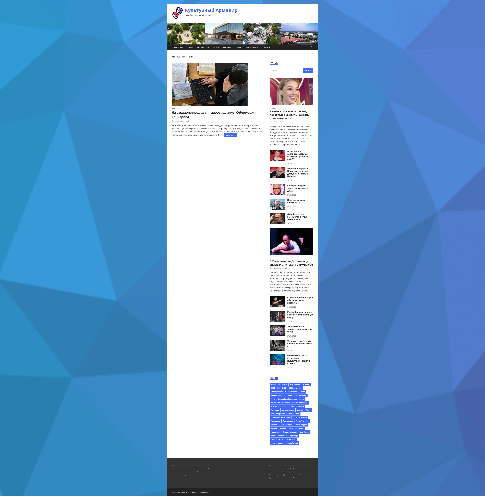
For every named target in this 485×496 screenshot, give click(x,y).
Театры (274, 428)
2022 (284, 388)
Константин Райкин (300, 403)
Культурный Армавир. (212, 10)
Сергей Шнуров (301, 425)
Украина (282, 428)
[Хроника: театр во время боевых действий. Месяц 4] (277, 350)
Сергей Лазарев (286, 425)
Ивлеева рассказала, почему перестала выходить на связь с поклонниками (289, 115)
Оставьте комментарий (180, 121)
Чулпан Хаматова (290, 432)
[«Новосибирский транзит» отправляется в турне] (277, 335)
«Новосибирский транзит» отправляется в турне (299, 329)
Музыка (227, 47)
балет (273, 436)
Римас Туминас (302, 421)
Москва (300, 410)
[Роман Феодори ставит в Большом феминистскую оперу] (277, 321)
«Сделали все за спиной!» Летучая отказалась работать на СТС (297, 155)
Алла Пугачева (277, 392)
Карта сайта (252, 47)
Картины (302, 395)
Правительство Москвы (280, 417)
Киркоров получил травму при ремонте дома (297, 188)
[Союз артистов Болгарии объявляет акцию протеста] (277, 306)
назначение (282, 436)
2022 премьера (295, 388)
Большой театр (291, 392)
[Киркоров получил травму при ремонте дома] (277, 194)
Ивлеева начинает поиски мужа (296, 201)
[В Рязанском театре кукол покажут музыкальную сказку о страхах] (277, 364)
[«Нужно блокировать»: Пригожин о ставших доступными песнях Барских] (277, 177)
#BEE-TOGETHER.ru (279, 384)
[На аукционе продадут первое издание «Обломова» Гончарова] (218, 85)
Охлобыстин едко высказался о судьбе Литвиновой (298, 217)
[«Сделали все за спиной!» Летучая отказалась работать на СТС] (277, 160)
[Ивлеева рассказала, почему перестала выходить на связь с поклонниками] (291, 105)
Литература (203, 47)
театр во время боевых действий (284, 443)
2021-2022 (275, 388)
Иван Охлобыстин (278, 395)
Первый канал (293, 414)
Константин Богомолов (280, 403)
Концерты (275, 406)
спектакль (291, 439)
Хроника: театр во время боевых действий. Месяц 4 (299, 344)
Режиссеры (275, 421)
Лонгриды (275, 410)
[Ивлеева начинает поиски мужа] (277, 209)
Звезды (266, 47)
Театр (238, 47)
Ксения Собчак (288, 406)
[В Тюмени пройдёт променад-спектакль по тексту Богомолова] (291, 255)
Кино (190, 47)
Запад (302, 392)
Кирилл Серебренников (287, 399)
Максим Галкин (288, 410)
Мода (216, 47)
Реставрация (288, 421)
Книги (301, 399)
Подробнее (230, 135)
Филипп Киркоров (296, 428)
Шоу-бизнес (304, 432)
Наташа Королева (278, 414)
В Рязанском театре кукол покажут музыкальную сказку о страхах (298, 359)
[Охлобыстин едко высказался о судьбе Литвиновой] (277, 223)
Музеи (308, 410)
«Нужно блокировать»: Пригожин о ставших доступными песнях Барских (298, 172)
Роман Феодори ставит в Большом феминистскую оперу (300, 314)
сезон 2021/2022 (278, 439)
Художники (275, 432)
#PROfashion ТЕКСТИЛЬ (299, 384)
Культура (178, 47)
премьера (294, 436)
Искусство (292, 395)
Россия (274, 425)
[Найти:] (291, 70)
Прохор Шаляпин (300, 417)
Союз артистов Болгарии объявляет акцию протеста (300, 300)
